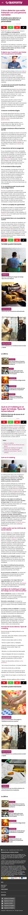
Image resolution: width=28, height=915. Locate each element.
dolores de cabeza (20, 522)
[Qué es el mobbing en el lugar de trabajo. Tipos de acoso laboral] (14, 260)
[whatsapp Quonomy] (10, 27)
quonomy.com (11, 910)
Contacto (3, 887)
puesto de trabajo (17, 490)
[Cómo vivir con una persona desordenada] (14, 294)
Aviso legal (3, 886)
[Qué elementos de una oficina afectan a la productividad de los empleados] (14, 771)
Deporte (11, 368)
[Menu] (2, 2)
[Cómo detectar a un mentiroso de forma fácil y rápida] (14, 329)
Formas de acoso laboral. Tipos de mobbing (13, 451)
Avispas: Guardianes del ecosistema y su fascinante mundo (16, 398)
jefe (5, 191)
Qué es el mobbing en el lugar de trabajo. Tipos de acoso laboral (13, 277)
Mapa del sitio (4, 885)
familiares (18, 144)
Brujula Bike (3, 892)
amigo (23, 71)
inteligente (14, 539)
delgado (24, 583)
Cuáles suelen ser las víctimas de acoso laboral (14, 445)
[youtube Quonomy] (17, 27)
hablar (17, 89)
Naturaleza (12, 359)
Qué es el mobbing (9, 443)
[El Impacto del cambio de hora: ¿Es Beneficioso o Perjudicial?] (5, 388)
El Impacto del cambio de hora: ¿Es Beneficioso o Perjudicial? (17, 389)
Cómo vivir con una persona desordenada (13, 311)
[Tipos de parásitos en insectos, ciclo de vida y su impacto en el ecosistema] (5, 361)
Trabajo (5, 275)
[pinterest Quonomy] (4, 27)
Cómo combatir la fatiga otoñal (17, 380)
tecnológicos (15, 427)
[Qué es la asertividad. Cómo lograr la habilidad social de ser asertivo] (14, 702)
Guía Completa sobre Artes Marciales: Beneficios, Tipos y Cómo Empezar (16, 372)
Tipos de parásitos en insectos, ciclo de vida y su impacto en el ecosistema (17, 363)
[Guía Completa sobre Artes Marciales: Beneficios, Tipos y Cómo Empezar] (5, 370)
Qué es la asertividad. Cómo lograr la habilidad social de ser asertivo (11, 720)
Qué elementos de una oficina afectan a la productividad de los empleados (13, 789)
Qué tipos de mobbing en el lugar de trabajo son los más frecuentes (13, 448)
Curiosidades (12, 378)
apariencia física (5, 120)
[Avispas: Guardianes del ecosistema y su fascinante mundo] (5, 396)
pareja (13, 31)
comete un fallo (5, 214)
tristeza (9, 159)
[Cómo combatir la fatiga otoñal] (5, 380)
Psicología (18, 23)
